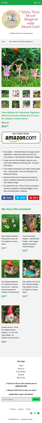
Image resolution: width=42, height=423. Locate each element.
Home (3, 41)
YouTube (28, 409)
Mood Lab (16, 419)
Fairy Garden (21, 371)
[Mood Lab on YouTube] (38, 413)
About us (21, 368)
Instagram (21, 409)
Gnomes (21, 374)
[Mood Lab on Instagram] (35, 413)
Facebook (13, 409)
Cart (38, 2)
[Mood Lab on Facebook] (31, 413)
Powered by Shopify (26, 419)
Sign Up (36, 399)
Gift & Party (21, 378)
